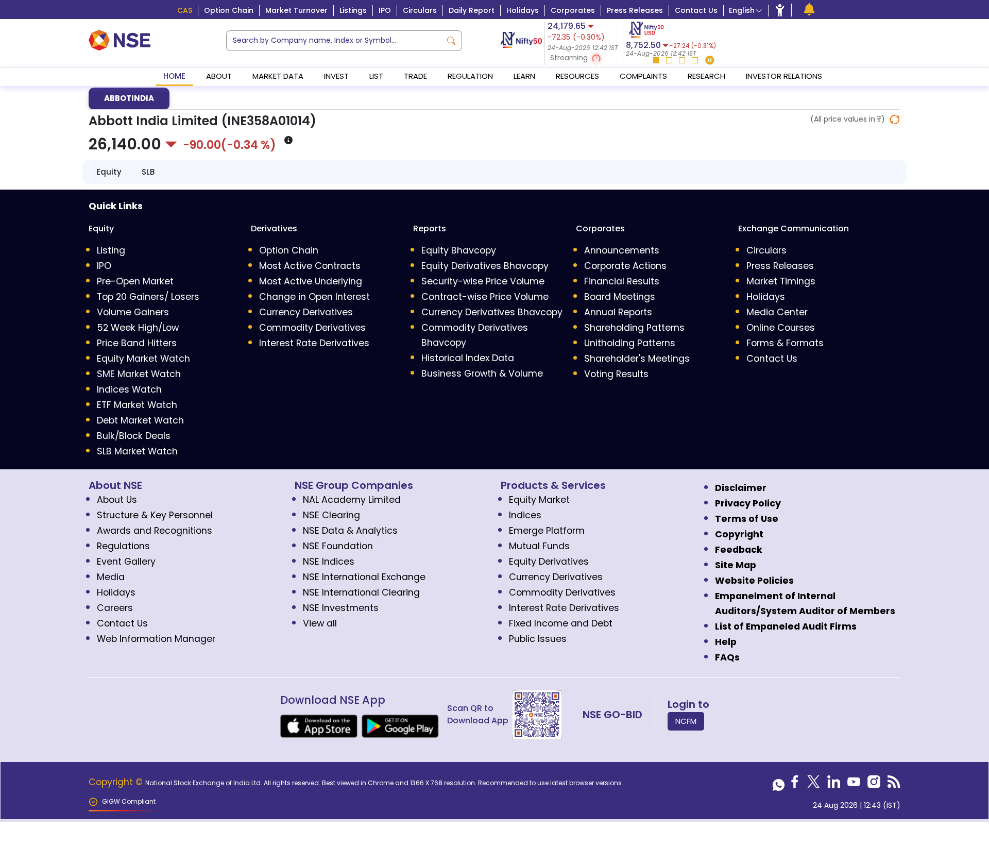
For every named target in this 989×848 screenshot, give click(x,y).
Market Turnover (296, 10)
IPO (385, 10)
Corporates (573, 10)
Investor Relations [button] (784, 76)
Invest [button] (336, 76)
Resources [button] (577, 76)
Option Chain (228, 10)
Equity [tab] (109, 171)
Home (174, 76)
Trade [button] (415, 76)
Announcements (621, 250)
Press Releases (635, 10)
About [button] (219, 76)
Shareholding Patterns (634, 327)
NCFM (685, 721)
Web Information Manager (156, 639)
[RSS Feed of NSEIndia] (894, 784)
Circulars (420, 10)
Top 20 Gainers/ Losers (148, 297)
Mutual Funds (539, 546)
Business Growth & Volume (482, 373)
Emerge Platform (547, 530)
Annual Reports (618, 312)
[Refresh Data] (894, 119)
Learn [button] (524, 76)
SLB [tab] (148, 171)
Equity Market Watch (143, 358)
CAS (184, 10)
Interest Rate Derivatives (314, 343)
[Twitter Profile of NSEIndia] (813, 784)
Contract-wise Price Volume (485, 297)
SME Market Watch (139, 374)
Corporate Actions (625, 266)
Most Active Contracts (310, 266)
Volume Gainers (133, 312)
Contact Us (696, 10)
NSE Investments (341, 608)
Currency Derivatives (306, 312)
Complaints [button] (643, 76)
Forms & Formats (785, 343)
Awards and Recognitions (154, 530)
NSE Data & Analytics (350, 530)
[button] (584, 58)
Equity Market (539, 500)
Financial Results (621, 281)
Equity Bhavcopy (458, 250)
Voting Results (616, 374)
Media (111, 577)
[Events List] (809, 9)
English (742, 10)
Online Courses (780, 327)
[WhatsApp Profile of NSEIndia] (778, 784)
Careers (115, 608)
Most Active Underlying (310, 281)
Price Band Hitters (137, 343)
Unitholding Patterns (629, 343)
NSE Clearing (331, 515)
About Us (117, 500)
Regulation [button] (470, 76)
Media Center (777, 312)
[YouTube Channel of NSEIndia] (853, 784)
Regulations (123, 546)
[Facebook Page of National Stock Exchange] (795, 784)
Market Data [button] (277, 76)
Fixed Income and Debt (560, 623)
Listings (353, 10)
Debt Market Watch (140, 420)
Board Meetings (619, 297)
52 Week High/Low (138, 327)
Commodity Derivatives (312, 327)
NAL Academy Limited (352, 500)
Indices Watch (129, 389)
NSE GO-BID (612, 714)
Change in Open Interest (314, 297)
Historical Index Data (467, 358)
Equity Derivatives (549, 561)
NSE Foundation (338, 546)
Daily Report (471, 10)
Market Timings (780, 281)
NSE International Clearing (361, 592)
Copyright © (117, 782)
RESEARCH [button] (706, 76)
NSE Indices (328, 561)
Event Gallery (126, 561)
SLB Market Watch (137, 451)
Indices (525, 515)
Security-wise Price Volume (482, 281)
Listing (111, 250)
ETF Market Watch (137, 405)
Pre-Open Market (135, 281)
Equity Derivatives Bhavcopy (485, 266)
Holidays (522, 10)
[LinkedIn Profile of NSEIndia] (833, 784)
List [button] (376, 76)
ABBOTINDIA (129, 98)
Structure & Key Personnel (155, 515)
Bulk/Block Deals (133, 436)
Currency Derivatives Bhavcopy (491, 312)
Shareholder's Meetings (637, 358)
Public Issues (538, 639)
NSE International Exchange (364, 577)
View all (320, 623)
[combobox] (333, 40)
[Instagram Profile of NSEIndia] (873, 784)
